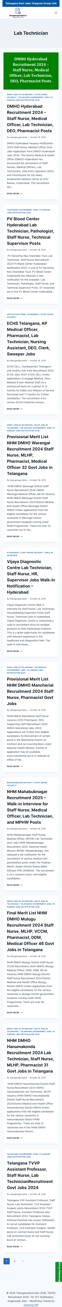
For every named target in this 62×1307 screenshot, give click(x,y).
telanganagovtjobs (18, 137)
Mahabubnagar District (20, 783)
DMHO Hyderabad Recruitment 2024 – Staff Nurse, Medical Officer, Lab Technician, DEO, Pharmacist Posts (30, 118)
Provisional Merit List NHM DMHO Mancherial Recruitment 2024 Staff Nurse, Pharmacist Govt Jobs (30, 691)
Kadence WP (31, 1304)
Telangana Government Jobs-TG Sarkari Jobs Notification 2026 (26, 670)
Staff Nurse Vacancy (31, 552)
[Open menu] (56, 13)
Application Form (16, 314)
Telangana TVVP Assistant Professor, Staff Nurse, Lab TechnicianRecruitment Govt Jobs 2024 (30, 1175)
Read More (14, 193)
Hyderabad (33, 314)
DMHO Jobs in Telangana (20, 94)
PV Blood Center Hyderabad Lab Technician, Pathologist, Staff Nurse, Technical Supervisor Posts (30, 231)
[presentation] (31, 71)
